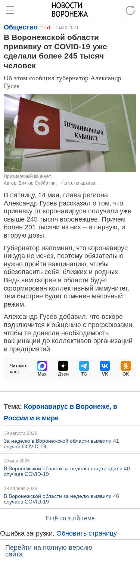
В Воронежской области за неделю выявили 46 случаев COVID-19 (61, 499)
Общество (21, 27)
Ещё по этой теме (70, 518)
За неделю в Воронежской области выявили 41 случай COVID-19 (61, 443)
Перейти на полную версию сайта (48, 551)
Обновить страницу (86, 533)
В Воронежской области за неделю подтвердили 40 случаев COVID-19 (67, 471)
